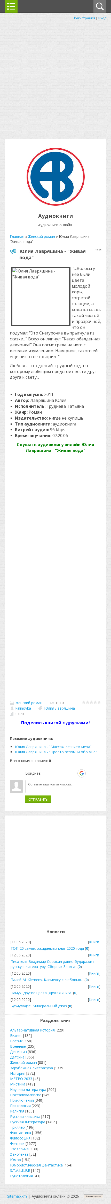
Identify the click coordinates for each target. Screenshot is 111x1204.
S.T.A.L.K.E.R (20, 1170)
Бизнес (16, 1035)
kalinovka (23, 708)
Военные (18, 1046)
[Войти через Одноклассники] (90, 773)
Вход (102, 18)
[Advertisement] (55, 78)
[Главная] (56, 204)
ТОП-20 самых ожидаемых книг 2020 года (47, 948)
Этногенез (19, 1154)
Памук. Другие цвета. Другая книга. (41, 992)
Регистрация (84, 18)
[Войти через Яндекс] (72, 773)
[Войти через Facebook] (64, 773)
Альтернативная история (32, 1030)
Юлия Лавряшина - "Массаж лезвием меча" (53, 746)
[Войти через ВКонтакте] (55, 773)
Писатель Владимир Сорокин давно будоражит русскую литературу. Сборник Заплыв (52, 964)
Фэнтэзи (17, 1143)
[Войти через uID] (46, 773)
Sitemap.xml (17, 1196)
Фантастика (20, 1132)
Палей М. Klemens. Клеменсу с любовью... (47, 979)
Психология (20, 1105)
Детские (17, 1057)
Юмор (15, 1159)
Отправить (38, 799)
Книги (94, 941)
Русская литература (27, 1121)
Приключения (22, 1100)
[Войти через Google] (81, 773)
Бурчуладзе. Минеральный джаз (39, 1005)
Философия (20, 1138)
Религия (17, 1111)
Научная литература (28, 1089)
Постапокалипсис (25, 1094)
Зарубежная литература (31, 1067)
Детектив (18, 1051)
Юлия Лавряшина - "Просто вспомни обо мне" (56, 751)
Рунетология (21, 1175)
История (17, 1073)
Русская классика (25, 1116)
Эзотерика (19, 1148)
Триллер (17, 1127)
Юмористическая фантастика (36, 1165)
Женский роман (28, 702)
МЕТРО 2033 (21, 1078)
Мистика (17, 1084)
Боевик (16, 1040)
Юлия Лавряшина (59, 708)
